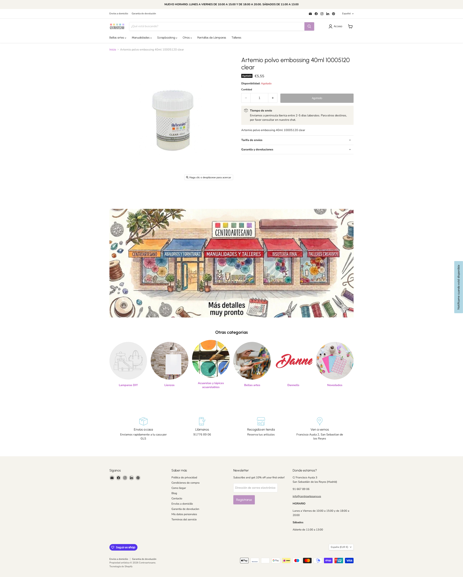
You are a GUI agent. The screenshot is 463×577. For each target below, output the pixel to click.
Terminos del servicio (184, 519)
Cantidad (246, 89)
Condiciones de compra (185, 483)
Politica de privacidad (184, 477)
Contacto (176, 498)
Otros (186, 37)
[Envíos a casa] (143, 429)
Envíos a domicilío (182, 504)
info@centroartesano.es (307, 496)
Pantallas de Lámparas (211, 37)
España (339, 547)
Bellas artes (117, 37)
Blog (174, 493)
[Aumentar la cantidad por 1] (272, 98)
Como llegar (178, 488)
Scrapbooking (166, 37)
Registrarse (244, 500)
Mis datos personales (184, 514)
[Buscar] (309, 26)
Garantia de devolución (144, 13)
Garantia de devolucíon (185, 509)
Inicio (112, 49)
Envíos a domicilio (118, 13)
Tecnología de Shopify (121, 566)
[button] (336, 26)
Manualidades (141, 37)
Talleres (236, 37)
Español (346, 13)
